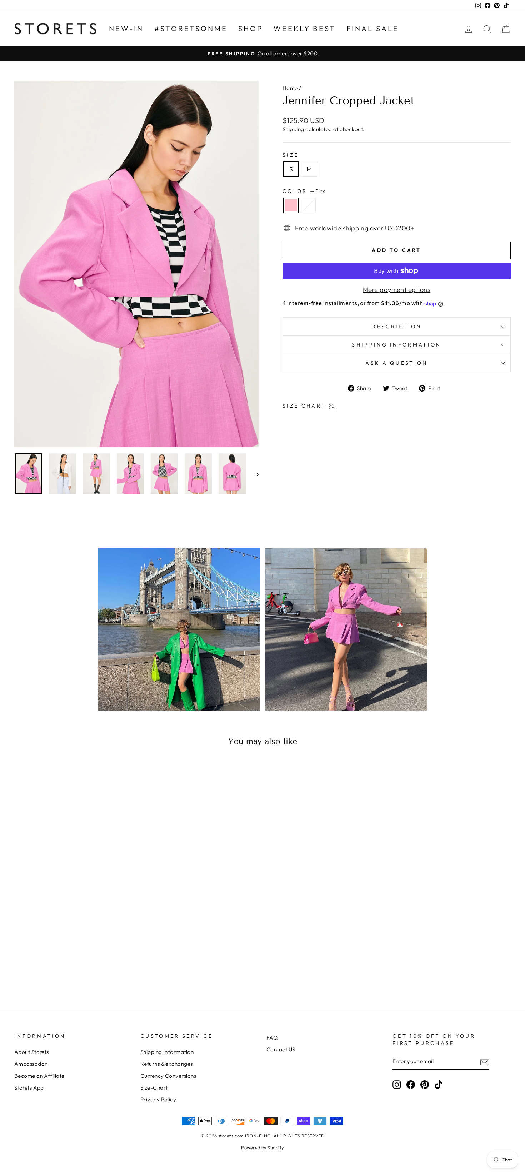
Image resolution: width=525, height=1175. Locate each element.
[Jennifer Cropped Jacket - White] (78, 968)
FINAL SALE (372, 28)
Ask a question (396, 363)
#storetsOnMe (191, 28)
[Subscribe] (484, 1062)
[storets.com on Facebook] (410, 1084)
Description (396, 326)
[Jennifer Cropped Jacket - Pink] (68, 968)
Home (290, 88)
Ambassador (30, 1063)
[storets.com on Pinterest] (424, 1084)
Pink (291, 205)
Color (303, 191)
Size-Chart (154, 1087)
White (308, 205)
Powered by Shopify (262, 1147)
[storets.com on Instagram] (396, 1084)
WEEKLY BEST (305, 28)
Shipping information (396, 345)
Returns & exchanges (166, 1063)
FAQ (272, 1037)
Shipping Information (167, 1052)
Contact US (280, 1049)
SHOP (250, 28)
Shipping (293, 129)
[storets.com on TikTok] (438, 1084)
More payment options (396, 289)
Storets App (29, 1087)
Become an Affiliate (39, 1075)
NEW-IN (126, 28)
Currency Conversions (168, 1075)
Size (290, 155)
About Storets (31, 1052)
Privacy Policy (158, 1099)
